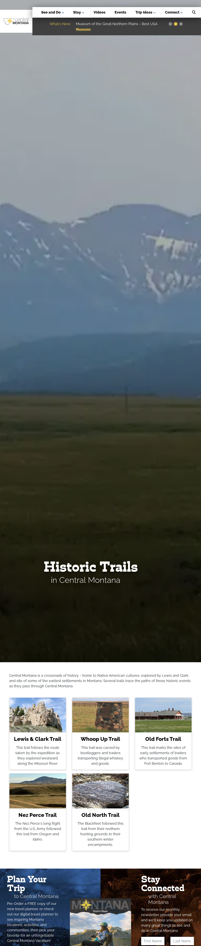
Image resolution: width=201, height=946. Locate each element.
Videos (99, 12)
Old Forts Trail (163, 739)
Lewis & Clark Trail (37, 739)
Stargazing (84, 29)
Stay (77, 12)
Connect (172, 12)
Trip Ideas (144, 12)
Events (120, 12)
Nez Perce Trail (37, 815)
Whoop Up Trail (100, 739)
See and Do (51, 12)
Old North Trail (100, 815)
